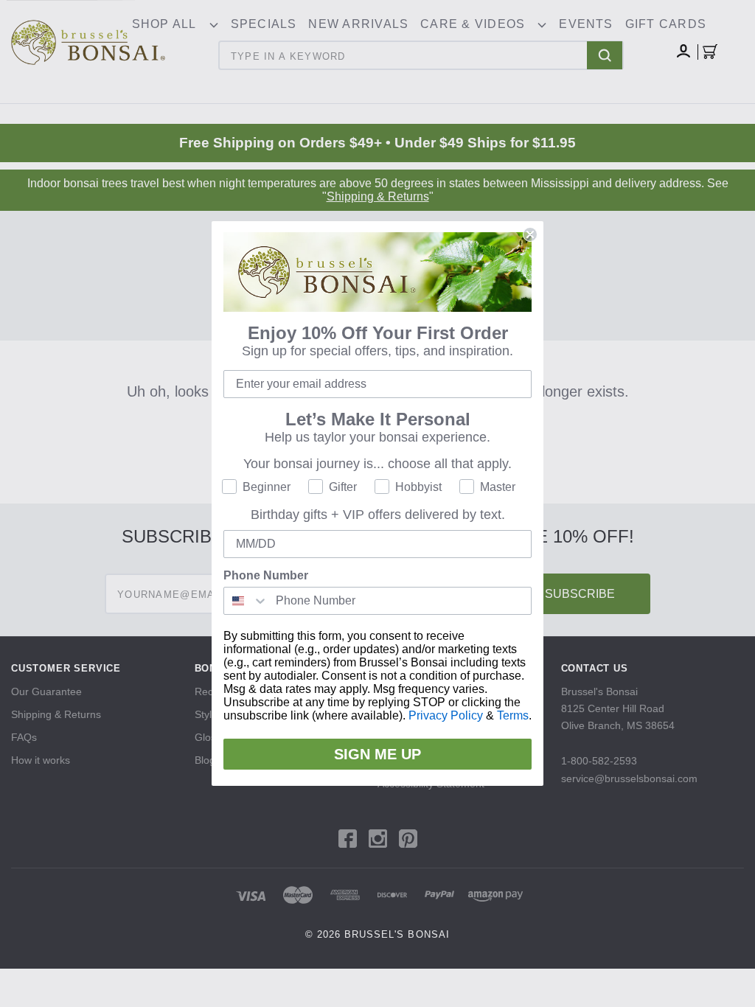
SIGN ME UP (377, 754)
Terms (513, 715)
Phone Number (265, 575)
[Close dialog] (530, 234)
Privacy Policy (445, 715)
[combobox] (246, 601)
